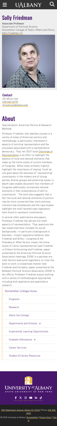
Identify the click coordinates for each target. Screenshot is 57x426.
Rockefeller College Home (21, 291)
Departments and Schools (23, 323)
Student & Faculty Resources (24, 355)
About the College (19, 315)
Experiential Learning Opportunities (28, 331)
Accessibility (32, 417)
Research (14, 307)
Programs (14, 299)
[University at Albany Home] (28, 3)
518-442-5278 (10, 102)
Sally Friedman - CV (12, 33)
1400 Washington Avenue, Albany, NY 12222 (20, 410)
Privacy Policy (45, 417)
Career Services (17, 347)
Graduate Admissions (20, 339)
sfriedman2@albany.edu (15, 105)
